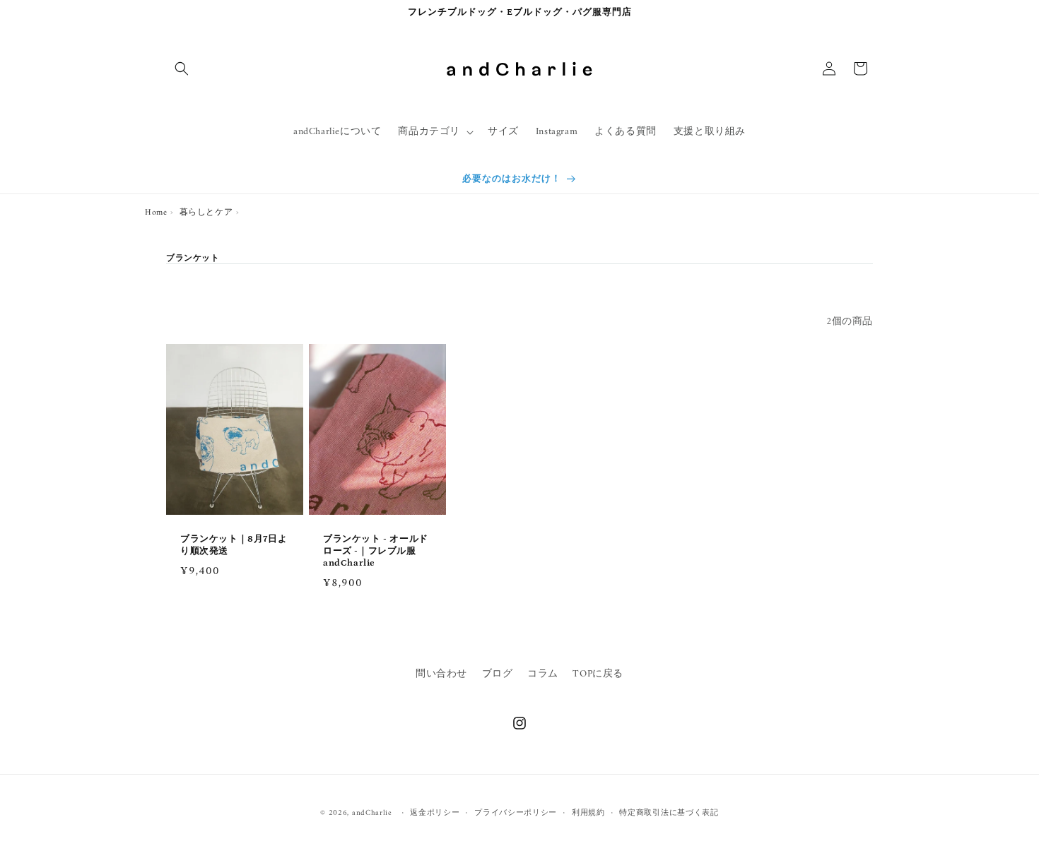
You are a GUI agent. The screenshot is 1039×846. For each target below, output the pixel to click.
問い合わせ (441, 674)
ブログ (497, 674)
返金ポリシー (434, 813)
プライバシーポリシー (515, 813)
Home (156, 212)
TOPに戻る (598, 674)
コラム (542, 674)
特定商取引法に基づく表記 (668, 813)
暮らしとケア (206, 212)
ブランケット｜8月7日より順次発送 (233, 545)
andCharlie (372, 813)
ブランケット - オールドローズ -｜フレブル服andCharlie (375, 551)
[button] (181, 68)
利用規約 (588, 813)
